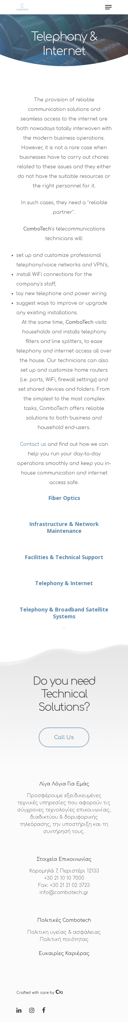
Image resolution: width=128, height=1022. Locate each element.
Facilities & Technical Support (64, 557)
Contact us (34, 444)
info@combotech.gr (64, 892)
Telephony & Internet (64, 583)
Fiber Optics (64, 497)
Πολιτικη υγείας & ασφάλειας (64, 932)
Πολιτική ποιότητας (64, 939)
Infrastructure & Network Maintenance (64, 527)
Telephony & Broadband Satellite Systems (64, 613)
